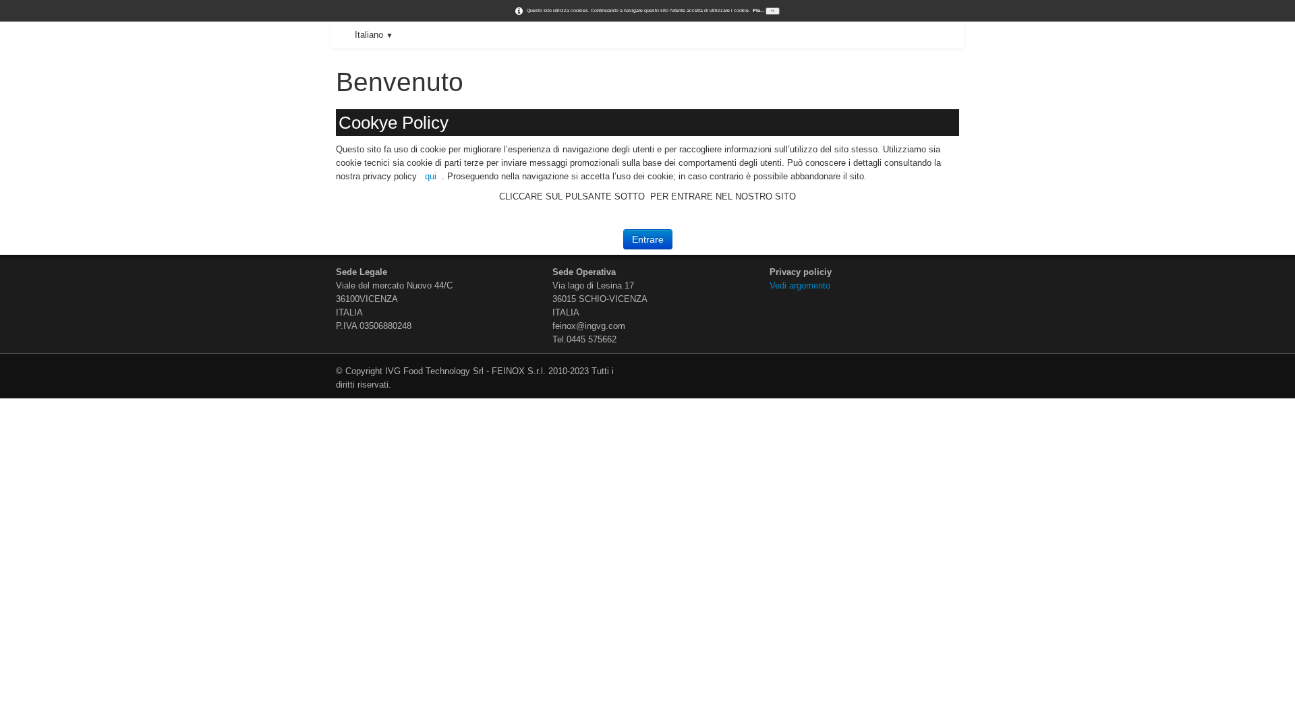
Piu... (758, 10)
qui (430, 176)
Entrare (648, 239)
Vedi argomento (801, 285)
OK (772, 10)
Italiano (374, 35)
